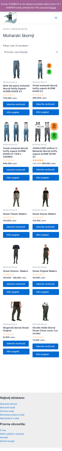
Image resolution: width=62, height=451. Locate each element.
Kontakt (4, 437)
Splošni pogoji (7, 441)
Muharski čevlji (7, 407)
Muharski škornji (8, 404)
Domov (6, 29)
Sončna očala (7, 411)
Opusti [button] (52, 7)
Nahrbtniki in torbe (9, 418)
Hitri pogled (13, 112)
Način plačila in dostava (12, 434)
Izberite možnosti (16, 104)
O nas (3, 430)
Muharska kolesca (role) (12, 414)
